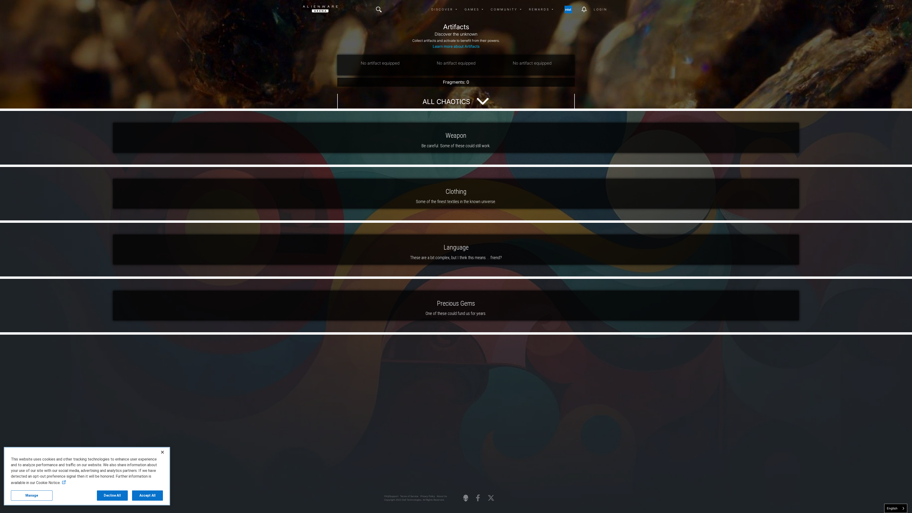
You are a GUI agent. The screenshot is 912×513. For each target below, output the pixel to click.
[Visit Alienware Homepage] (466, 498)
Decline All (112, 495)
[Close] (162, 452)
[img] (379, 9)
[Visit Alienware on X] (491, 498)
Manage (31, 495)
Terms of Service (409, 496)
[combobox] (895, 508)
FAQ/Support (391, 496)
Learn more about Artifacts (456, 46)
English (892, 508)
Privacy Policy (427, 496)
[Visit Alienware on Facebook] (478, 498)
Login (600, 9)
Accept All (147, 495)
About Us (442, 496)
